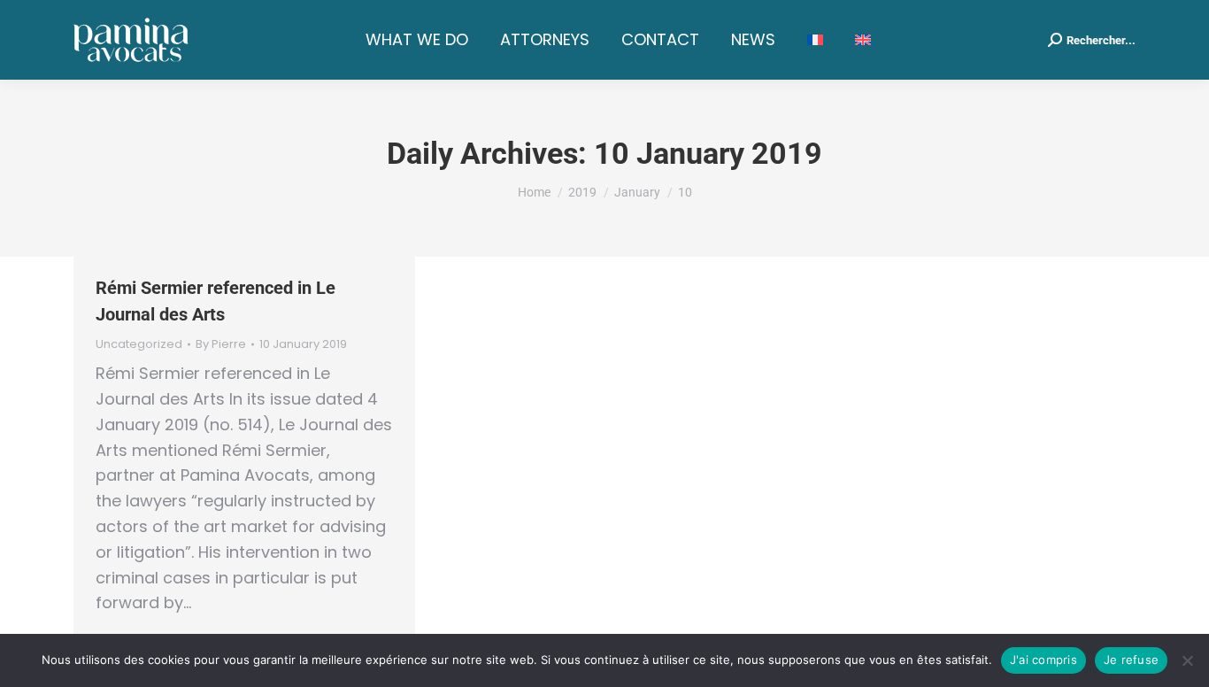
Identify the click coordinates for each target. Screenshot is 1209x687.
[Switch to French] (815, 40)
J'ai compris (1043, 659)
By (221, 344)
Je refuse (1131, 659)
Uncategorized (139, 344)
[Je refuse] (1187, 660)
